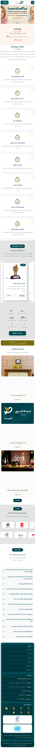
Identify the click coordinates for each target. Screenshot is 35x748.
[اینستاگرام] (13, 708)
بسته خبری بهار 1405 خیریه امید (17, 443)
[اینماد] (17, 719)
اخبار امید (29, 653)
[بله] (21, 712)
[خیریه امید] (19, 2)
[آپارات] (28, 708)
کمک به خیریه (28, 649)
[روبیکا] (13, 712)
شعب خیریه (29, 670)
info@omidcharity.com (22, 679)
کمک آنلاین (4, 2)
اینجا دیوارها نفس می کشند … (18, 395)
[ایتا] (21, 708)
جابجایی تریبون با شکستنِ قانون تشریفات (17, 490)
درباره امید (29, 657)
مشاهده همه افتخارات (17, 333)
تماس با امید (29, 661)
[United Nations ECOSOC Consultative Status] (17, 728)
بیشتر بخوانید (18, 399)
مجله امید (17, 500)
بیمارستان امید (28, 665)
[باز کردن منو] (32, 2)
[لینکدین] (6, 708)
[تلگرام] (28, 712)
